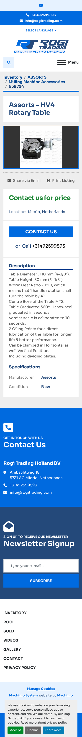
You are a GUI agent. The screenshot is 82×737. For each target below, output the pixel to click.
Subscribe (41, 580)
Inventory (15, 613)
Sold (8, 631)
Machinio (65, 695)
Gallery (12, 649)
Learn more (53, 730)
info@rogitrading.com (44, 21)
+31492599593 (43, 15)
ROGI (8, 622)
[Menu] (61, 62)
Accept (15, 730)
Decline (33, 730)
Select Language (39, 30)
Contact (13, 658)
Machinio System (23, 695)
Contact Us (41, 232)
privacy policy (57, 722)
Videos (10, 640)
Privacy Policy (19, 667)
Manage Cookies (41, 689)
